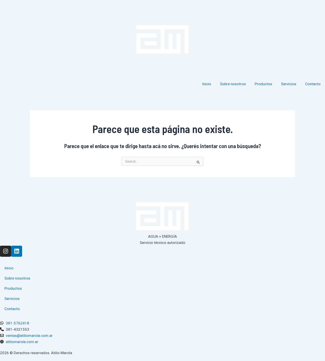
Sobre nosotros (233, 84)
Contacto (313, 84)
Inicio (206, 84)
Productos (263, 84)
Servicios (288, 84)
